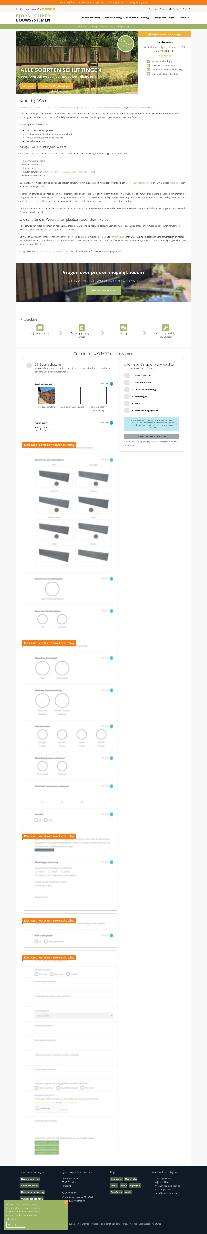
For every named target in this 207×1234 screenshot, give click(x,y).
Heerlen (59, 251)
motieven (174, 182)
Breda (123, 1185)
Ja (40, 428)
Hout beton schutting (137, 17)
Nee (51, 428)
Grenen (81, 171)
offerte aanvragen (165, 34)
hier (128, 26)
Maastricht (131, 1178)
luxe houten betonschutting (139, 182)
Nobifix (91, 171)
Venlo (128, 1192)
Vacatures (156, 1223)
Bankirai (57, 171)
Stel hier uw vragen (103, 290)
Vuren (73, 171)
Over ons (153, 9)
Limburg (86, 108)
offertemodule (117, 236)
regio (41, 251)
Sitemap (85, 1223)
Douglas (66, 171)
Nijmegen (135, 1185)
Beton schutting (113, 17)
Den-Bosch (116, 1192)
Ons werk (184, 17)
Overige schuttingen (163, 17)
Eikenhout (48, 171)
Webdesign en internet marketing (105, 1223)
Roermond (49, 251)
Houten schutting (91, 17)
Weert (114, 1185)
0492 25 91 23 (69, 1193)
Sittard (67, 251)
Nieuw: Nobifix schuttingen (55, 86)
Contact (163, 9)
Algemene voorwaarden (140, 1223)
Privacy (125, 1223)
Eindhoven (116, 1178)
